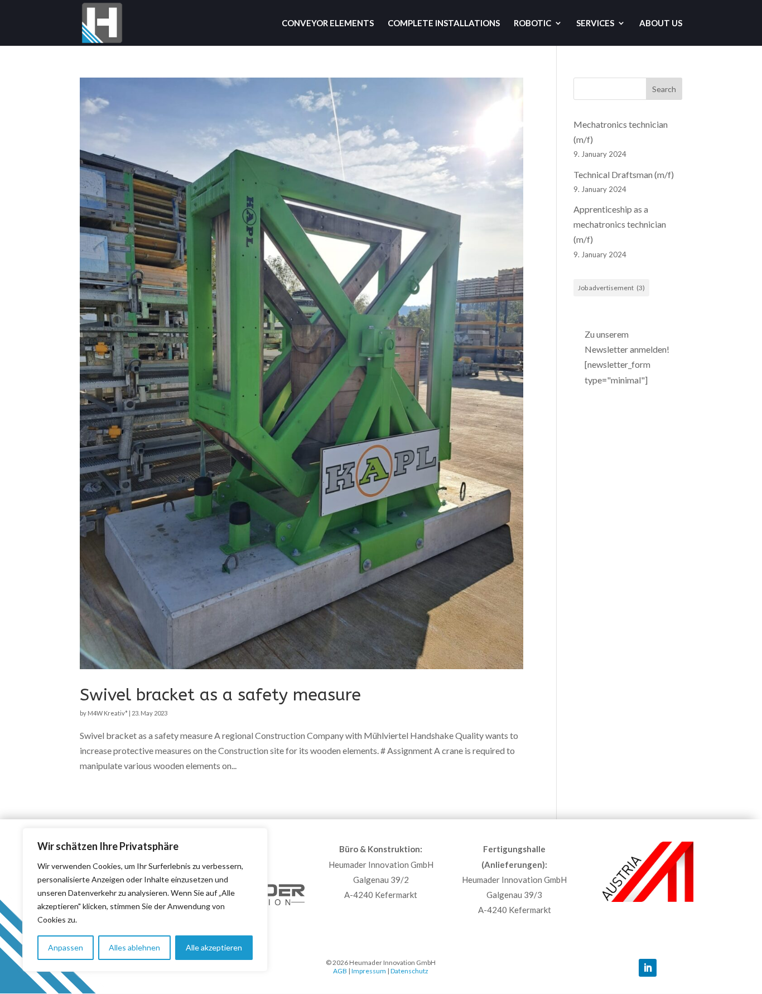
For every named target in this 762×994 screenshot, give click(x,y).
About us (660, 23)
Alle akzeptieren (214, 947)
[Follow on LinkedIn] (648, 968)
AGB (340, 971)
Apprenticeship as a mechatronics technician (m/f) (619, 224)
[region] (145, 900)
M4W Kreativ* (108, 713)
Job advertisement (611, 288)
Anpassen (65, 947)
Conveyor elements (328, 23)
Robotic (532, 23)
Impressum (368, 971)
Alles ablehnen (134, 947)
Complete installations (444, 23)
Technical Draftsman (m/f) (623, 174)
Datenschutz (409, 971)
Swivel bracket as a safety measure (220, 695)
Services (595, 23)
